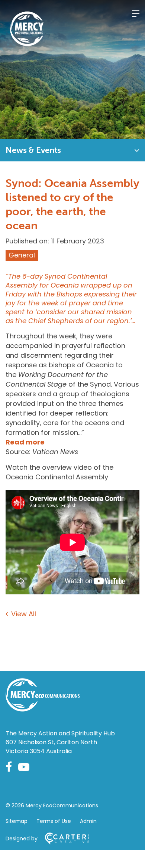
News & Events (33, 150)
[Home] (43, 709)
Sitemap (17, 821)
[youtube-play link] (23, 767)
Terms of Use (53, 821)
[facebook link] (9, 767)
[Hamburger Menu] (135, 13)
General (22, 255)
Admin (88, 821)
